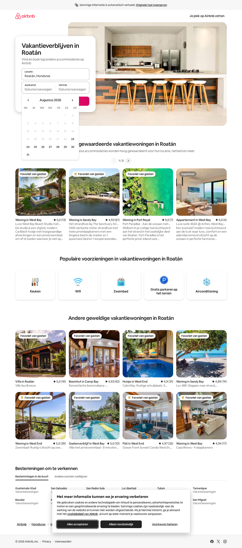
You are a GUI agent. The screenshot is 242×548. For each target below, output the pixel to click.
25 (35, 147)
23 (72, 139)
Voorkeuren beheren (165, 524)
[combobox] (55, 76)
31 (28, 154)
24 (27, 147)
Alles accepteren (77, 524)
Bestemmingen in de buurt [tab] (31, 476)
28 (57, 147)
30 (72, 147)
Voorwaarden (63, 541)
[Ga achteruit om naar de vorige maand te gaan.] (28, 100)
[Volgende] (128, 161)
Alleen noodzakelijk (121, 524)
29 (65, 147)
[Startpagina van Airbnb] (25, 16)
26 (42, 147)
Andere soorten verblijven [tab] (71, 476)
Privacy (46, 541)
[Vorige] (114, 161)
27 (50, 147)
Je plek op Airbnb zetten (207, 16)
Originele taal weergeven (151, 5)
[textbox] (38, 89)
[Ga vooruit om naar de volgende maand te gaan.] (72, 100)
